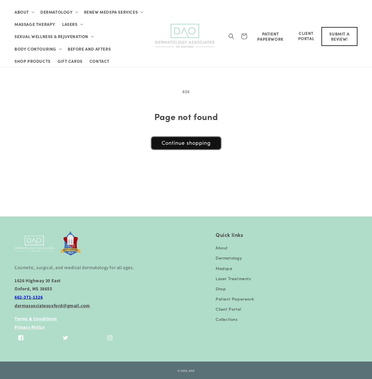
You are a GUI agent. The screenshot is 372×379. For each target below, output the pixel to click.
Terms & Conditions (36, 319)
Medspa (224, 268)
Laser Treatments (233, 278)
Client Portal (228, 309)
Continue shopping (186, 142)
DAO (191, 371)
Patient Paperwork (235, 299)
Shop (221, 289)
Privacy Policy (29, 327)
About (222, 248)
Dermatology (229, 258)
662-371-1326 (29, 297)
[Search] (231, 36)
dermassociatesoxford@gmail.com (52, 306)
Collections (227, 319)
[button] (24, 12)
